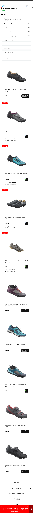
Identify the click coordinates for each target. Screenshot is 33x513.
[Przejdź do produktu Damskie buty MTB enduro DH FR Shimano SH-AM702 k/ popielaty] (16, 291)
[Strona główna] (9, 8)
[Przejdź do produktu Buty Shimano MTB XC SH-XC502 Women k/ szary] (16, 116)
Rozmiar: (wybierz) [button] (8, 32)
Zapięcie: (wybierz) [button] (8, 40)
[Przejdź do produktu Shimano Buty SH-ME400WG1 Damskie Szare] (16, 411)
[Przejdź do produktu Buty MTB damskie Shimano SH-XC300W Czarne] (16, 76)
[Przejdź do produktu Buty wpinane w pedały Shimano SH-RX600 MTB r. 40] (16, 247)
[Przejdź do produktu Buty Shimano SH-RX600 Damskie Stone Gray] (16, 203)
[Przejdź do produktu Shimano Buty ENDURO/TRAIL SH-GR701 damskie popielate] (16, 371)
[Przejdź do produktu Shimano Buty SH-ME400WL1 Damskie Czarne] (16, 452)
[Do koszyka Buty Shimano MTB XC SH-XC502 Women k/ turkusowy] (26, 179)
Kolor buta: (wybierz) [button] (9, 44)
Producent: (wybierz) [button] (9, 24)
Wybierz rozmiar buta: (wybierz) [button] (11, 28)
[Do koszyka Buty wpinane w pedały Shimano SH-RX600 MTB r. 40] (26, 267)
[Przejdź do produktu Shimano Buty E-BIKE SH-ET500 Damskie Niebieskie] (16, 331)
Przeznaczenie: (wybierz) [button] (10, 36)
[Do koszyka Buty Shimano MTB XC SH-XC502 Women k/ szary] (26, 136)
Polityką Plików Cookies (10, 508)
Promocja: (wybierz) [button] (9, 52)
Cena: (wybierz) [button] (7, 48)
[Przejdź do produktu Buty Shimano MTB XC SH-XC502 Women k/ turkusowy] (16, 160)
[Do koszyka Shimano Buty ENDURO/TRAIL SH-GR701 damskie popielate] (26, 391)
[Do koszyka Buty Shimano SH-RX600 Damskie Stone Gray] (26, 223)
